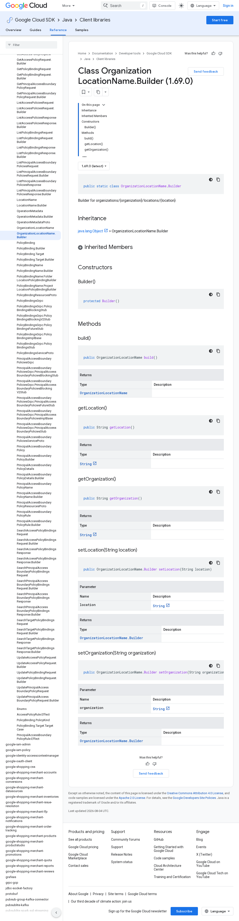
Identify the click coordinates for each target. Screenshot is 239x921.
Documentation (102, 53)
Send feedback (206, 71)
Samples (81, 30)
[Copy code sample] (218, 179)
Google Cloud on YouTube (208, 864)
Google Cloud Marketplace (78, 856)
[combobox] (124, 5)
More (66, 6)
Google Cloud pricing (83, 847)
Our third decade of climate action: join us (101, 901)
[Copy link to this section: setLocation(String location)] (142, 550)
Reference (58, 30)
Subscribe (184, 911)
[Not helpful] (220, 53)
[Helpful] (213, 53)
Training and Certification (172, 877)
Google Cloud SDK (35, 20)
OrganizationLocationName (103, 393)
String (86, 464)
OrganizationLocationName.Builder (111, 638)
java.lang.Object (90, 231)
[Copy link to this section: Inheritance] (111, 219)
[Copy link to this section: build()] (95, 338)
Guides (35, 30)
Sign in (228, 5)
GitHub (159, 839)
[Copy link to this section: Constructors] (118, 268)
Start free (220, 20)
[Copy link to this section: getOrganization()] (120, 479)
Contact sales (78, 866)
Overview (13, 30)
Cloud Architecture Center (167, 867)
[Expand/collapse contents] (103, 105)
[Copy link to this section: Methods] (107, 324)
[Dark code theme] (210, 179)
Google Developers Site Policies (194, 798)
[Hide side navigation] (56, 912)
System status (122, 862)
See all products (80, 839)
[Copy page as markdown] (98, 92)
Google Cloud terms (142, 894)
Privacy (98, 894)
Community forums (125, 839)
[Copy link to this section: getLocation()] (111, 408)
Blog (199, 839)
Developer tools (130, 53)
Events (201, 847)
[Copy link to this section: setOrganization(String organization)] (160, 653)
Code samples (164, 858)
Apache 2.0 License (132, 798)
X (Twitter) (204, 854)
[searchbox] (31, 45)
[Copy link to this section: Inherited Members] (137, 247)
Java (67, 20)
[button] (151, 247)
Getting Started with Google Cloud (168, 849)
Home (82, 53)
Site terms (115, 894)
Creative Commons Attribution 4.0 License (195, 793)
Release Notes (121, 854)
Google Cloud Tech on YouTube (212, 875)
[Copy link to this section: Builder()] (100, 282)
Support (117, 847)
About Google (78, 894)
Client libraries (95, 20)
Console (165, 6)
